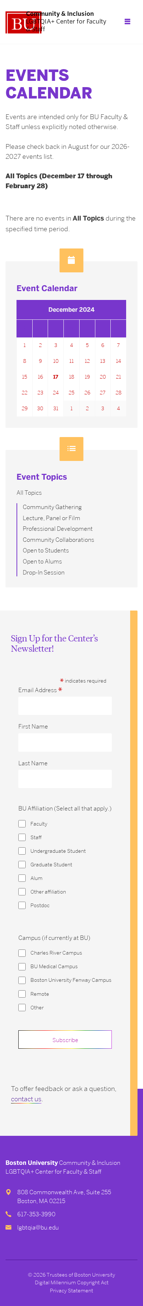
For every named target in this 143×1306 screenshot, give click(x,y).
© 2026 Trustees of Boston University (71, 1274)
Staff (35, 837)
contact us (26, 1099)
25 (71, 392)
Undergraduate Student (58, 851)
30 (40, 408)
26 (87, 392)
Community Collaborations (58, 540)
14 (118, 361)
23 (40, 392)
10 (56, 361)
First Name (33, 726)
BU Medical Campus (54, 966)
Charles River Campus (56, 953)
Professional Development (58, 529)
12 (87, 361)
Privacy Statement (71, 1290)
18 (71, 376)
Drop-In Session (44, 572)
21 (118, 376)
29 (24, 408)
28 (118, 392)
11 (71, 361)
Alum (36, 878)
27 (103, 392)
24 (56, 392)
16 (40, 376)
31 (55, 408)
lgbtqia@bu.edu (38, 1227)
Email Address (40, 690)
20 (103, 376)
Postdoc (40, 905)
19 (87, 376)
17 (55, 376)
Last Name (33, 763)
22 (24, 392)
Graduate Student (51, 865)
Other (37, 1008)
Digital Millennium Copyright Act (72, 1282)
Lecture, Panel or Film (51, 518)
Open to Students (46, 550)
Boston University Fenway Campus (70, 980)
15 (24, 376)
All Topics (29, 493)
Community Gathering (52, 507)
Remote (39, 994)
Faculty (38, 824)
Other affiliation (48, 892)
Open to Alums (42, 561)
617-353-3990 (36, 1214)
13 (102, 361)
